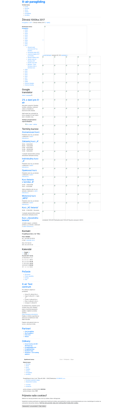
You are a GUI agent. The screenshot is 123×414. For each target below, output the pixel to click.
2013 (26, 74)
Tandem (28, 369)
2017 (30, 22)
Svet (26, 279)
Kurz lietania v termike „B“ (28, 180)
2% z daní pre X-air (31, 101)
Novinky (27, 8)
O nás (26, 6)
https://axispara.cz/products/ (30, 314)
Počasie (26, 271)
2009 (26, 81)
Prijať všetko (42, 406)
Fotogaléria (28, 13)
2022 (26, 37)
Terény (26, 11)
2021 (26, 38)
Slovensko (27, 274)
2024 (26, 33)
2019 (26, 42)
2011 (26, 78)
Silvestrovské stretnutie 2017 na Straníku (32, 48)
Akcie (26, 10)
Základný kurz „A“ (30, 141)
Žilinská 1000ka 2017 (33, 57)
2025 (26, 31)
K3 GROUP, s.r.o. (61, 378)
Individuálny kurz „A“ (30, 159)
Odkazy (26, 341)
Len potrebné (33, 406)
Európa (27, 278)
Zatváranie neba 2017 (33, 52)
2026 (26, 30)
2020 (26, 40)
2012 (26, 76)
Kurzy (27, 367)
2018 (26, 43)
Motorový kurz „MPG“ (29, 197)
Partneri (26, 328)
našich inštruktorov (28, 226)
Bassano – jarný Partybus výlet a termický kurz (32, 66)
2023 (26, 35)
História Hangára (29, 83)
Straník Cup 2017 (32, 62)
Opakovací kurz (29, 170)
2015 (26, 71)
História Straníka (29, 85)
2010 (26, 80)
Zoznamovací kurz (30, 132)
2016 (26, 69)
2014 (26, 73)
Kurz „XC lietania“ (30, 207)
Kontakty (27, 15)
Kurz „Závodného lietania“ (30, 219)
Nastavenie (26, 406)
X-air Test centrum (27, 285)
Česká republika (29, 276)
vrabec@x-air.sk (30, 240)
